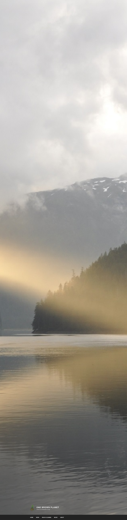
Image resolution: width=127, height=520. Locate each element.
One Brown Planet (47, 507)
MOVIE (55, 517)
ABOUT (62, 517)
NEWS (37, 517)
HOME (31, 517)
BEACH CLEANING (46, 517)
